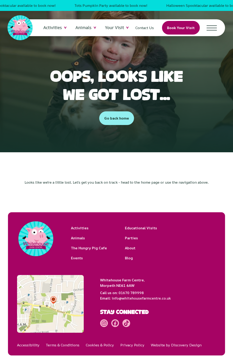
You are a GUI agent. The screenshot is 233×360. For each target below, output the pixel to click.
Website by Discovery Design (176, 345)
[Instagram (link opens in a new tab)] (104, 323)
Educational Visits (141, 227)
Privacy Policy (132, 345)
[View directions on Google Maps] (50, 304)
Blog (129, 257)
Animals (78, 237)
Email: (135, 298)
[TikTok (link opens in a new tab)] (126, 323)
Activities (80, 227)
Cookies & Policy (100, 345)
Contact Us (144, 27)
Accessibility (28, 345)
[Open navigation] (212, 27)
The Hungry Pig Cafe (89, 247)
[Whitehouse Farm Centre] (20, 27)
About (130, 247)
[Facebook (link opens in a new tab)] (115, 323)
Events (77, 257)
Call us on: (122, 292)
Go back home (116, 118)
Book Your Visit (181, 27)
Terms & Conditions (62, 345)
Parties (131, 237)
